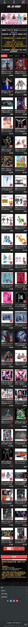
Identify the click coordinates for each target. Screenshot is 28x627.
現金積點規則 (4, 597)
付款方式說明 (4, 593)
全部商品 (3, 590)
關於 (2, 587)
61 (19, 548)
